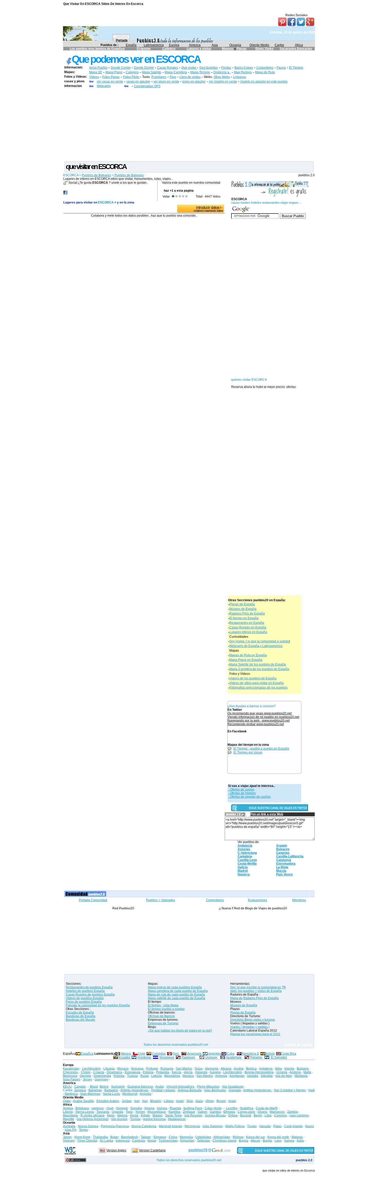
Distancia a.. (222, 72)
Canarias (283, 853)
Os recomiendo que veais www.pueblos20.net (260, 713)
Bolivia (270, 1053)
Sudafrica (246, 1108)
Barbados (111, 1090)
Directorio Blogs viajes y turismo (252, 1020)
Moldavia (301, 1076)
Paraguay (188, 1057)
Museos (228, 48)
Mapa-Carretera (176, 72)
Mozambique (157, 1112)
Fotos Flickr (131, 77)
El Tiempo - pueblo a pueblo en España (261, 748)
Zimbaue (189, 1112)
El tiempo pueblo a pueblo (166, 1009)
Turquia (132, 1076)
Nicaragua (166, 1057)
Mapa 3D (95, 72)
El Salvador (279, 1057)
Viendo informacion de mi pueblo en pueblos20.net (263, 717)
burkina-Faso (193, 1108)
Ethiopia (229, 1112)
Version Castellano (152, 1150)
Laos (278, 1140)
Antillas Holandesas (134, 1090)
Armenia (221, 1076)
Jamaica (80, 1090)
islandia (252, 1076)
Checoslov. (70, 1072)
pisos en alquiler (193, 81)
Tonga (83, 1130)
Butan (114, 1137)
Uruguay (211, 1057)
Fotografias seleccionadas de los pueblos (258, 687)
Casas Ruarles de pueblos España (90, 994)
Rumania (166, 1068)
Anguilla (145, 1094)
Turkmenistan (168, 1140)
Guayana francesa (140, 1086)
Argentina (215, 1053)
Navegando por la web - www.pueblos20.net (259, 720)
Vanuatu (265, 1126)
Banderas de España (80, 1016)
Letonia (156, 1076)
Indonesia (123, 1140)
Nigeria (122, 1115)
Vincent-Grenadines (180, 1086)
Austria (239, 1068)
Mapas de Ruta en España (248, 655)
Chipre (86, 1072)
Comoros (280, 1115)
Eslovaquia (132, 1072)
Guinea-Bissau (215, 1115)
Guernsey (101, 1079)
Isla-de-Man (283, 1076)
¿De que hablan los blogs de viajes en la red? (180, 1030)
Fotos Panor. (111, 77)
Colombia (159, 1053)
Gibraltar (267, 1076)
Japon (67, 1137)
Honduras (144, 1057)
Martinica (71, 1094)
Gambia (215, 1112)
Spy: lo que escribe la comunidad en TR (258, 987)
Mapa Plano (113, 72)
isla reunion (119, 1119)
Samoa (289, 1140)
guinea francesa (154, 1119)
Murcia (281, 871)
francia (176, 1072)
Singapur (159, 1137)
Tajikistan (203, 1140)
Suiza (199, 1068)
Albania (226, 1068)
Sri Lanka (106, 1140)
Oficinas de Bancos (161, 1016)
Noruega (137, 1068)
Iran (137, 1101)
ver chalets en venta (223, 81)
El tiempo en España (243, 618)
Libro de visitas (190, 77)
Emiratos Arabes (107, 1101)
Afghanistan (221, 1137)
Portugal (152, 1068)
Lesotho (231, 1108)
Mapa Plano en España (245, 660)
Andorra (295, 1072)
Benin (258, 1115)
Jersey (87, 1079)
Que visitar (189, 67)
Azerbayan (237, 1076)
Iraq (145, 1101)
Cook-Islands (293, 1126)
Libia (268, 1115)
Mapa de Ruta (265, 72)
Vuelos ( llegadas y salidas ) (249, 1027)
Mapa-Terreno (200, 72)
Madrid (243, 871)
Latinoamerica (154, 45)
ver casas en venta (110, 81)
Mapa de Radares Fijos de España (254, 998)
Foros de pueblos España (84, 1002)
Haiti (311, 1090)
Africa (299, 45)
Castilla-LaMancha (289, 856)
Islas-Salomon (213, 1126)
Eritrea (233, 1115)
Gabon (202, 1112)
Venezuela (194, 1053)
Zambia (292, 1112)
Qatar (67, 1101)
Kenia (134, 1115)
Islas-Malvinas (90, 1094)
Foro (173, 77)
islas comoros (299, 1115)
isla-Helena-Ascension (93, 1119)
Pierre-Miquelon (208, 1086)
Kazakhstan (71, 1068)
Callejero (168, 48)
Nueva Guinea (88, 1126)
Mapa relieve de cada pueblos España (175, 987)
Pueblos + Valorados (160, 900)
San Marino (184, 1068)
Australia (69, 1126)
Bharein (155, 1101)
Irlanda (289, 1068)
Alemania (211, 1068)
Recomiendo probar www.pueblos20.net (256, 724)
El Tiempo (296, 67)
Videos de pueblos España (85, 998)
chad (109, 1108)
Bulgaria (303, 1068)
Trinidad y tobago (163, 1090)
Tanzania (102, 1112)
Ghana (262, 1112)
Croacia (98, 1072)
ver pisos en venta (166, 81)
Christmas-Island (224, 1140)
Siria (189, 1101)
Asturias (244, 849)
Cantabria (245, 856)
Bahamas (95, 1090)
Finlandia (162, 1072)
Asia (215, 45)
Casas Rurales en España (247, 627)
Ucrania (281, 1072)
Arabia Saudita (83, 1101)
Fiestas (226, 67)
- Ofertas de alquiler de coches (249, 796)
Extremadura (285, 863)
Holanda (201, 1072)
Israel (180, 1101)
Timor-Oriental (87, 1140)
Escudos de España (80, 1012)
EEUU (67, 1086)
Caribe (279, 45)
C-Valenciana (247, 853)
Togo (129, 1112)
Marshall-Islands (170, 1126)
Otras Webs (222, 77)
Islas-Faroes (71, 1079)
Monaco (123, 1068)
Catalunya (283, 860)
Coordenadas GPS (147, 86)
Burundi (245, 1115)
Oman (209, 1101)
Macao (255, 1140)
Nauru (309, 1126)
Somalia (136, 1108)
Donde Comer (121, 67)
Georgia (85, 1076)
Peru (175, 1053)
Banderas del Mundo (80, 1020)
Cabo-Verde (213, 1108)
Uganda (117, 1112)
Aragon (281, 845)
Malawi (157, 1115)
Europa (174, 45)
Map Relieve (243, 72)
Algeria (149, 1108)
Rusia (144, 1076)
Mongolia (186, 1137)
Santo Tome (173, 1115)
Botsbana (82, 1108)
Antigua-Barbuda (190, 1090)
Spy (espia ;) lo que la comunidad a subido (259, 641)
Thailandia (101, 1137)
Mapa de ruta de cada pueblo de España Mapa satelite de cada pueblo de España (176, 996)
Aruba (159, 1086)
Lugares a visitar (199, 48)
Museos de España (242, 609)
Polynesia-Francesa (115, 1126)
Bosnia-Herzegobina (259, 1072)
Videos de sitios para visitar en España (256, 683)
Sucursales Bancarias (296, 48)
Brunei (221, 1101)
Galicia (243, 867)
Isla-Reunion (193, 1115)
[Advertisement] (189, 124)
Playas (242, 48)
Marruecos (277, 1112)
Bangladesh (129, 1137)
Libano (169, 1101)
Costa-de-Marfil (266, 1108)
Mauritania (70, 1115)
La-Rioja (282, 867)
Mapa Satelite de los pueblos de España (257, 664)
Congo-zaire (246, 1112)
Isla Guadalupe (233, 1086)
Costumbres (264, 67)
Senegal (122, 1108)
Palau (277, 1126)
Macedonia (172, 1076)
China (173, 1137)
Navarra (244, 874)
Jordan (127, 1101)
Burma (243, 1140)
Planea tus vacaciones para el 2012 (255, 1034)
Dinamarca (114, 1072)
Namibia (174, 1112)
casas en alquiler (138, 81)
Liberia (68, 1112)
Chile (141, 1053)
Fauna (281, 67)
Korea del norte (278, 1137)
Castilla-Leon (247, 860)
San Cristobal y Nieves (290, 1090)
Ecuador (125, 1057)
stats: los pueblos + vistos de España (256, 991)
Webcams (104, 86)
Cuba (231, 1053)
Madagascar (177, 1119)
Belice (104, 1086)
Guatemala (233, 1057)
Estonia (148, 1072)
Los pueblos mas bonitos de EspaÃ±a (97, 48)
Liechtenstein (91, 1068)
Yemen (140, 1112)
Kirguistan (187, 1140)
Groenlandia (102, 1076)
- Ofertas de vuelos (241, 789)
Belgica (251, 1068)
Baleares (283, 849)
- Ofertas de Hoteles (242, 793)
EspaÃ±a (87, 1053)
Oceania (235, 45)
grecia (188, 1072)
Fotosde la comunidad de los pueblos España (98, 1005)
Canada (80, 1086)
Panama (256, 1057)
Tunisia (135, 1119)
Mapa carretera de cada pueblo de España (178, 991)
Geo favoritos (208, 67)
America (195, 45)
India (300, 1140)
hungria (215, 1072)
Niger (111, 1115)
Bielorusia (70, 1076)
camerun (98, 1108)
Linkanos (239, 77)
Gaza (199, 1101)
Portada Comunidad (93, 900)
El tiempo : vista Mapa (163, 1005)
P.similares (158, 77)
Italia (278, 1068)
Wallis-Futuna (235, 1126)
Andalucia (245, 845)
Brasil (94, 1086)
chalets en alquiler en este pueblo (263, 81)
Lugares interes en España (248, 632)
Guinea (162, 1108)
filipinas (238, 1137)
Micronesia (192, 1126)
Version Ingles (116, 1150)
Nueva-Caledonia (143, 1126)
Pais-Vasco (284, 874)
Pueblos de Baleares (96, 175)
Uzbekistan (203, 1137)
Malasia (297, 1137)
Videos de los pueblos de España (252, 678)
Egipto (145, 1115)
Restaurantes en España (246, 623)
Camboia (138, 1140)
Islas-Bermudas (215, 1090)
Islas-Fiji (70, 1130)
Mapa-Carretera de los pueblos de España (259, 669)
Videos (94, 77)
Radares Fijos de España (247, 613)
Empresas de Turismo (163, 1023)
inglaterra (266, 1068)
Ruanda (175, 1108)
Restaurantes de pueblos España (89, 987)
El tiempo (143, 48)
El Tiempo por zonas (247, 752)
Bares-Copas (244, 67)
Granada (235, 1090)
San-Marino (204, 1076)
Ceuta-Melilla (247, 863)
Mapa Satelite (151, 72)
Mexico (126, 1053)
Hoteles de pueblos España (85, 991)
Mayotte (68, 1119)
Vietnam (69, 1140)
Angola (68, 1108)
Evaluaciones (257, 900)
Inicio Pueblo (98, 67)
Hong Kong (82, 1137)
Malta (307, 1072)
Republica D (250, 1053)
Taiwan (146, 1137)
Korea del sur (255, 1137)
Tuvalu (252, 1126)
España (131, 45)
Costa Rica (288, 1053)
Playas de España (242, 604)
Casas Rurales (167, 67)
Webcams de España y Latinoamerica (255, 646)
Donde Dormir (144, 67)
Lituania (109, 1068)
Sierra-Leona (84, 1112)
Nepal (152, 1140)
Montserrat (129, 1094)
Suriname (118, 1086)
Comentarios (215, 900)
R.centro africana (92, 1115)
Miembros (299, 900)
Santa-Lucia (111, 1094)
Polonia (119, 1076)
